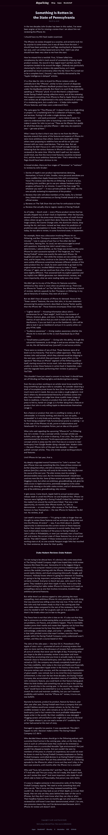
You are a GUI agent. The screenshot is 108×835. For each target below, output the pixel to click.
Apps (59, 3)
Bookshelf (68, 3)
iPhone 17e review (35, 42)
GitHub (73, 829)
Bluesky (49, 829)
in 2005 (41, 442)
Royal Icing (42, 2)
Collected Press (49, 824)
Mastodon (60, 829)
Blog (53, 3)
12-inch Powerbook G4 (63, 334)
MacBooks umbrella (41, 89)
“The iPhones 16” (48, 110)
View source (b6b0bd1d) (63, 824)
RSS (67, 829)
